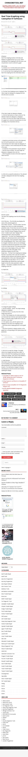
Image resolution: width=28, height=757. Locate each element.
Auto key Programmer (6, 581)
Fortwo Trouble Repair (6, 613)
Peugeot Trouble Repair (7, 656)
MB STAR (3, 638)
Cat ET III (11, 396)
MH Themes (22, 748)
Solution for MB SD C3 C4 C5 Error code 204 (12, 491)
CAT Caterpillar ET (10, 393)
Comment (3, 427)
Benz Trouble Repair (6, 594)
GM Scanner (4, 616)
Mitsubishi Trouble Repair (7, 641)
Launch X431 (4, 633)
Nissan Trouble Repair (6, 648)
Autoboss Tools (5, 589)
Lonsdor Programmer (8, 741)
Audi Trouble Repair (6, 574)
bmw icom (4, 596)
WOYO (3, 686)
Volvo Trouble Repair (6, 678)
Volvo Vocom (6, 739)
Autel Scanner (6, 716)
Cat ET (9, 67)
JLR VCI (4, 736)
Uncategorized (5, 673)
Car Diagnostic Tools (6, 601)
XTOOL (3, 691)
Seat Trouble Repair (6, 663)
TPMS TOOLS (6, 729)
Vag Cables (4, 676)
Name (3, 438)
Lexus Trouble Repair (6, 636)
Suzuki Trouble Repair (6, 666)
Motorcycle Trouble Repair (7, 643)
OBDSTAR (3, 651)
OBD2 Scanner (6, 700)
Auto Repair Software (6, 584)
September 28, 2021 (7, 21)
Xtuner (3, 693)
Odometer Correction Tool (7, 653)
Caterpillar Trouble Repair (7, 604)
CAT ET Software (20, 396)
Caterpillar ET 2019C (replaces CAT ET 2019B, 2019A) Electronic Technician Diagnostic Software (13, 377)
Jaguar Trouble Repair (6, 628)
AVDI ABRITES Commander (9, 714)
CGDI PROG (5, 734)
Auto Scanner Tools (6, 586)
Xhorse (3, 688)
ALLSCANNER (6, 726)
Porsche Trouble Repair (7, 658)
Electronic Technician (18, 399)
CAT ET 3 (4, 396)
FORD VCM (5, 722)
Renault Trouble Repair (7, 661)
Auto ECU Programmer (7, 579)
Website (3, 447)
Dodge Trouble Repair (6, 609)
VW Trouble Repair (5, 681)
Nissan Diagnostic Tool (7, 646)
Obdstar (4, 717)
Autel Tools (4, 576)
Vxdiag (3, 683)
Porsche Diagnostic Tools (9, 721)
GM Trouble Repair (6, 618)
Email (2, 443)
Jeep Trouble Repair (6, 631)
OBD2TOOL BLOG (7, 702)
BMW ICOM (5, 732)
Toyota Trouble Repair (6, 671)
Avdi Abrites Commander (7, 591)
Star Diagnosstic (7, 731)
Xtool (4, 719)
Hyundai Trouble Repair (7, 626)
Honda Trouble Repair (6, 623)
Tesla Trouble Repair (6, 668)
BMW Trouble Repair (6, 599)
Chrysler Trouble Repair (7, 606)
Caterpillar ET (6, 399)
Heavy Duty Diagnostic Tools (8, 621)
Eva (14, 21)
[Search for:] (14, 462)
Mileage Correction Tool (8, 710)
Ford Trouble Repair (6, 611)
